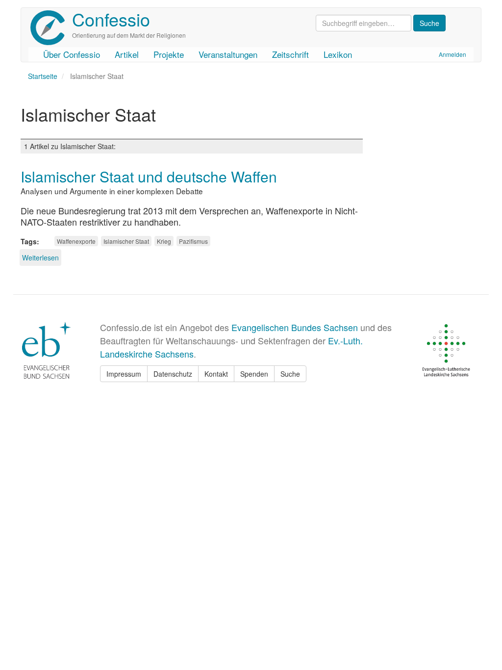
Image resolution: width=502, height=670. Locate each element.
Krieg (164, 241)
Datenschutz (172, 374)
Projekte (168, 54)
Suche (290, 374)
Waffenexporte (76, 241)
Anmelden (452, 54)
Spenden (254, 374)
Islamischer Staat (126, 241)
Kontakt (216, 374)
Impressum (123, 374)
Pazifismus (193, 241)
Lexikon (338, 54)
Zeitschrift (290, 54)
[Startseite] (51, 27)
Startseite (42, 76)
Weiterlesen (40, 257)
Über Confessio (71, 54)
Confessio (111, 18)
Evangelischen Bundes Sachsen (294, 327)
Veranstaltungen (228, 54)
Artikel (127, 54)
